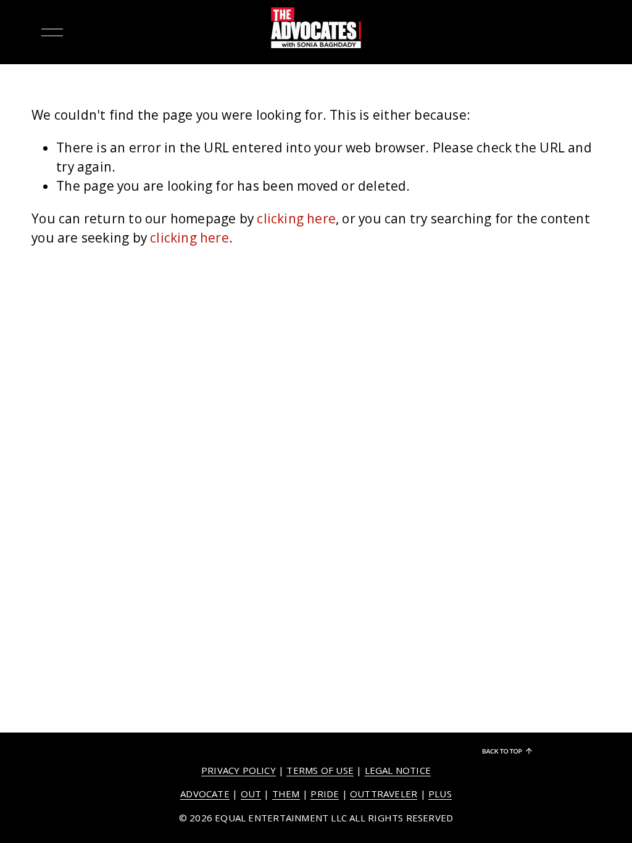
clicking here (296, 218)
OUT (251, 793)
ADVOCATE (205, 793)
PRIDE (324, 793)
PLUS (440, 793)
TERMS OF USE (320, 770)
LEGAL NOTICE (398, 770)
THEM (286, 793)
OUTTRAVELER (383, 793)
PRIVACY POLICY (238, 770)
